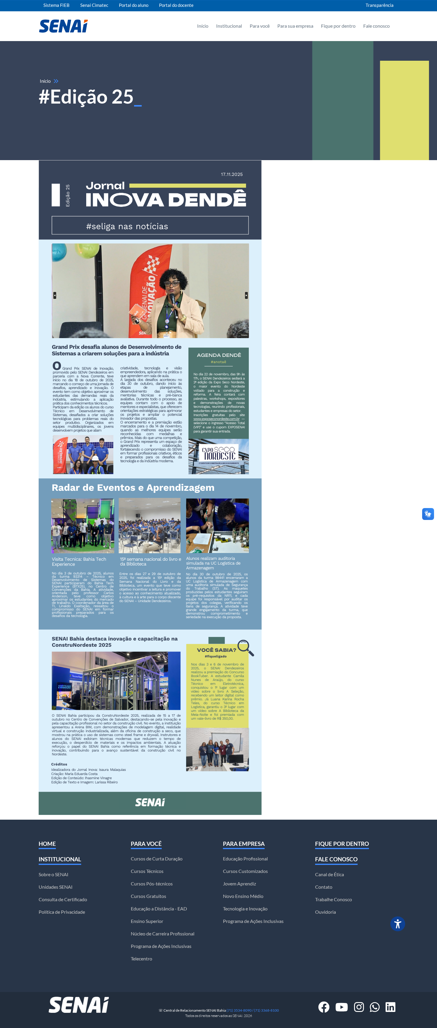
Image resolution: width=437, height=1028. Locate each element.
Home (47, 843)
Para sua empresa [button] (295, 26)
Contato (323, 887)
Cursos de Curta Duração (157, 858)
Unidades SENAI (56, 887)
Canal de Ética (329, 874)
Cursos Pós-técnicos (152, 883)
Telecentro (141, 958)
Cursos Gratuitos (148, 896)
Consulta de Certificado (63, 899)
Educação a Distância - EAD (159, 908)
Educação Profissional (245, 858)
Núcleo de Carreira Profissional (162, 933)
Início (202, 26)
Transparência (380, 5)
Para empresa (244, 843)
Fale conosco (336, 859)
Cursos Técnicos (147, 871)
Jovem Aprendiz (239, 883)
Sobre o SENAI (53, 874)
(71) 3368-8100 (266, 1010)
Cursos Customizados (245, 871)
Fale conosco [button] (376, 26)
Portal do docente (176, 5)
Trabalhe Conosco (333, 899)
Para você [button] (260, 26)
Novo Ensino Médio (243, 896)
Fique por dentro (338, 26)
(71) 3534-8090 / (240, 1010)
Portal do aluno (133, 5)
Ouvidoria (325, 912)
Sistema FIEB (56, 5)
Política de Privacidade (62, 912)
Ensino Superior (147, 921)
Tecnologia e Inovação (245, 908)
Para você (146, 843)
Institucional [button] (229, 26)
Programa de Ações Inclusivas (161, 946)
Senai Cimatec (94, 5)
